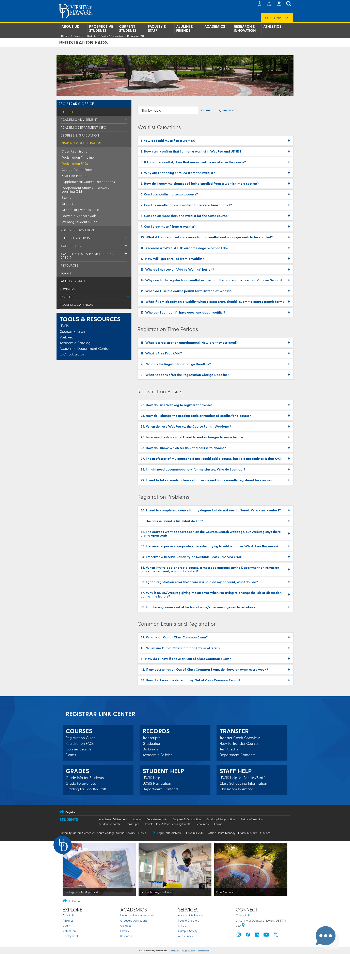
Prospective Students (101, 28)
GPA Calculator (72, 354)
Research (126, 936)
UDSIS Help (151, 777)
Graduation (152, 743)
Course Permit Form (77, 169)
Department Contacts (160, 789)
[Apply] (269, 4)
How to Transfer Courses (239, 743)
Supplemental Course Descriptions (88, 182)
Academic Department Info (83, 127)
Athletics (272, 26)
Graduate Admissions (133, 920)
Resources (70, 265)
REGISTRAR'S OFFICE (76, 103)
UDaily (66, 925)
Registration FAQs (136, 36)
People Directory (188, 920)
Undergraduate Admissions (137, 915)
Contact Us (243, 915)
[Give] (279, 4)
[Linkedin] (257, 935)
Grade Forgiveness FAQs (81, 209)
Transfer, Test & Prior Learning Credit (167, 824)
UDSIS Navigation (157, 783)
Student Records (75, 238)
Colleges (125, 925)
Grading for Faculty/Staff (86, 789)
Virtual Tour (70, 931)
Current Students (127, 28)
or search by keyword (218, 110)
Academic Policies (157, 755)
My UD (182, 925)
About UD (70, 26)
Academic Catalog (75, 342)
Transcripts (71, 246)
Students (91, 36)
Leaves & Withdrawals (79, 216)
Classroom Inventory (236, 789)
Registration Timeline (78, 157)
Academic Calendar (76, 304)
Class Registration (75, 151)
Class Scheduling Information (243, 783)
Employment (70, 936)
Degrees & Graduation (80, 135)
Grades (67, 203)
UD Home (64, 36)
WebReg (67, 337)
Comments (174, 951)
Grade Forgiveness (81, 783)
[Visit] (259, 4)
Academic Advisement (79, 119)
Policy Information (77, 230)
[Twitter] (276, 935)
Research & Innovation (245, 28)
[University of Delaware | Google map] (243, 925)
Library (124, 931)
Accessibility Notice (190, 915)
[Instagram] (238, 935)
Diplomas (150, 749)
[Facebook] (248, 935)
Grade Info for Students (85, 777)
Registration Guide (81, 738)
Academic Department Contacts (86, 348)
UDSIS (64, 325)
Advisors (67, 289)
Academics (214, 26)
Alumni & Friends (184, 28)
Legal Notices (188, 951)
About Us (68, 297)
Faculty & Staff (157, 28)
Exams (66, 197)
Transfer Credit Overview (240, 738)
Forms (66, 273)
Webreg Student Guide (80, 222)
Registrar (78, 36)
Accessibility (203, 951)
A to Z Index (185, 936)
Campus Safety (187, 931)
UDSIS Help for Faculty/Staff (242, 777)
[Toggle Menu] (127, 111)
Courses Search (72, 331)
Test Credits (229, 749)
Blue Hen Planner (75, 175)
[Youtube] (266, 935)
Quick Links (273, 18)
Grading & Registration (111, 36)
